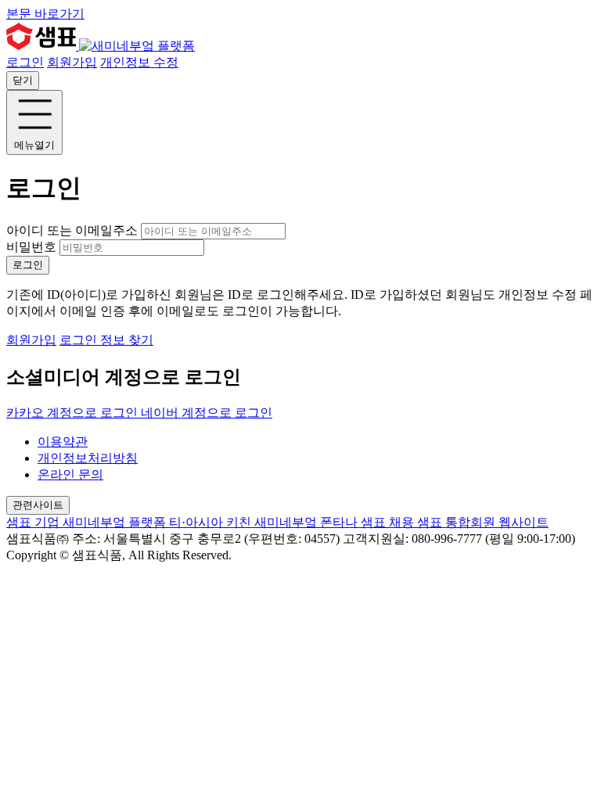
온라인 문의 (70, 474)
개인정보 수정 (139, 62)
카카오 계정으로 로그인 (73, 412)
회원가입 (72, 62)
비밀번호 (31, 246)
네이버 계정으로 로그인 (206, 412)
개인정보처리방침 (88, 458)
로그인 (25, 62)
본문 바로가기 (45, 13)
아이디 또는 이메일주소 (73, 230)
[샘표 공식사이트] (42, 45)
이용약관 (63, 441)
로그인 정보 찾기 (106, 340)
